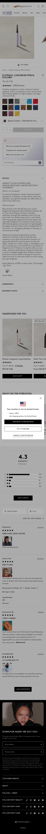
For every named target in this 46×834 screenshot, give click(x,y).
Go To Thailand (23, 429)
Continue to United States (23, 421)
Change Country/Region (23, 435)
